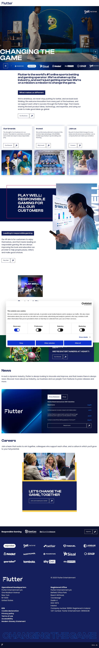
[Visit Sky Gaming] (69, 561)
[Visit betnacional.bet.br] (29, 546)
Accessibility (7, 618)
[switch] (38, 330)
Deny (21, 343)
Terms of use (7, 616)
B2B (3, 608)
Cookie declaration (10, 611)
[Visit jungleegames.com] (89, 546)
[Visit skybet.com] (49, 562)
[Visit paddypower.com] (29, 553)
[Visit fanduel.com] (69, 545)
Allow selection (49, 343)
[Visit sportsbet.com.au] (9, 561)
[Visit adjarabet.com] (9, 546)
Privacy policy (8, 613)
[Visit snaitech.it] (89, 553)
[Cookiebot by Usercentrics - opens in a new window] (83, 303)
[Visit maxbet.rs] (9, 553)
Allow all (78, 343)
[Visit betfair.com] (49, 546)
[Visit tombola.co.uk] (29, 561)
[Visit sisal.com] (69, 554)
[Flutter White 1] (7, 5)
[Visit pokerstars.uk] (49, 553)
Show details (83, 337)
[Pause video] (95, 52)
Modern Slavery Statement (14, 621)
